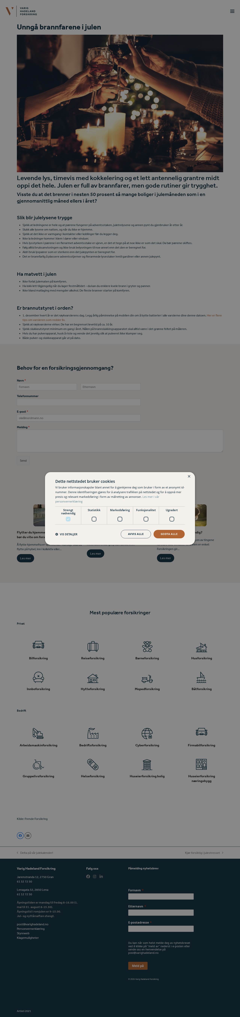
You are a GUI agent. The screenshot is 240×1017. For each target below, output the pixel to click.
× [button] (189, 476)
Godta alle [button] (169, 534)
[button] (66, 534)
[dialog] (120, 508)
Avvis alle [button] (136, 534)
